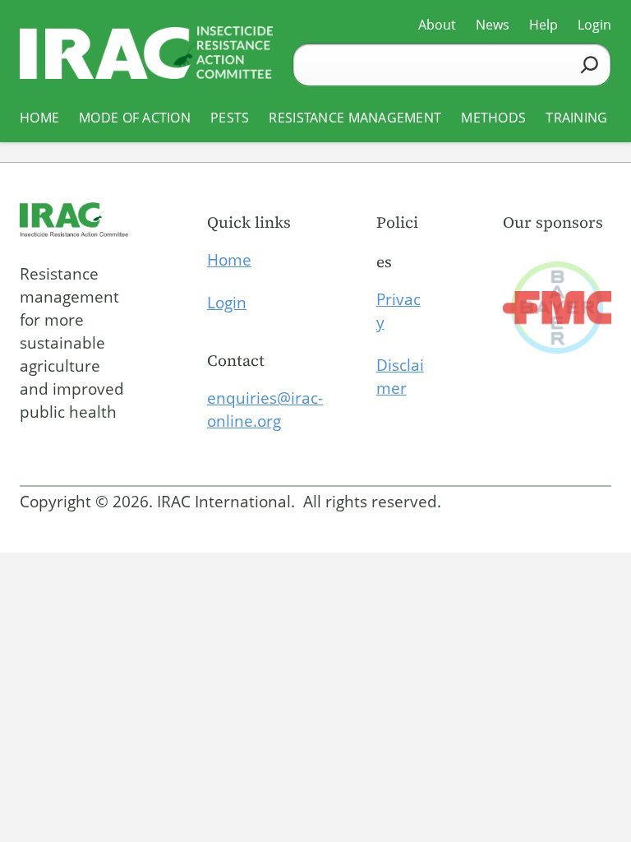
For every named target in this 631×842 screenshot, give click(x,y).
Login (226, 302)
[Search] (589, 64)
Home (229, 260)
